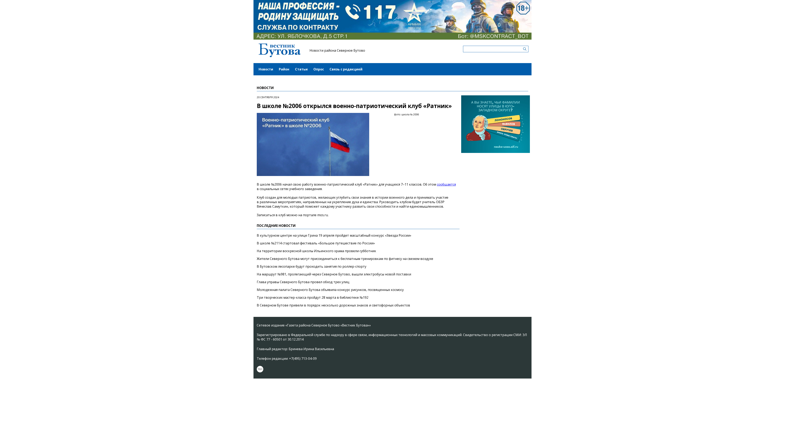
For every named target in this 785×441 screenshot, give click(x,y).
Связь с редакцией (346, 69)
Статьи (301, 69)
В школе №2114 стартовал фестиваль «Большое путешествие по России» (316, 243)
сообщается (446, 184)
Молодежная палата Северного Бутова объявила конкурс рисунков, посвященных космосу (330, 289)
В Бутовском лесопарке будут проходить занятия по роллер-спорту (311, 266)
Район (284, 69)
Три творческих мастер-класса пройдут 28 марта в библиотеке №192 (312, 297)
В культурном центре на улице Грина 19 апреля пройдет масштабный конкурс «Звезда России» (334, 235)
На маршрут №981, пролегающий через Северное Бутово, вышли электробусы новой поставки (334, 274)
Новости (266, 69)
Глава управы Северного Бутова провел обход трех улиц (303, 282)
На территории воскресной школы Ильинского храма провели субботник (316, 251)
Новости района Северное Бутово (337, 50)
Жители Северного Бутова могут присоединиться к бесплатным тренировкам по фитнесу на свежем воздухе (345, 258)
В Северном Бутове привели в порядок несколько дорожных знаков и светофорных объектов (333, 305)
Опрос (318, 69)
